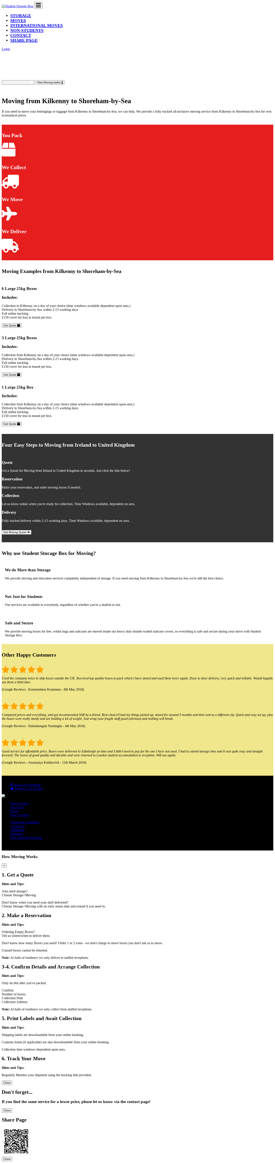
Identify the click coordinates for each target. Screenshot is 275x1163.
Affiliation (17, 830)
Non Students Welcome (26, 838)
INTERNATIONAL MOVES (36, 25)
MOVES (18, 20)
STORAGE (20, 15)
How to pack (19, 803)
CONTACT (20, 35)
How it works (19, 815)
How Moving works (49, 82)
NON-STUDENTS (26, 30)
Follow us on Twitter (28, 789)
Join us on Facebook (26, 785)
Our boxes (17, 807)
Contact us (17, 826)
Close (7, 1082)
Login (6, 49)
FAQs (14, 811)
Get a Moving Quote (16, 82)
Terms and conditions (24, 822)
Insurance (16, 834)
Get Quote (10, 325)
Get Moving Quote (15, 532)
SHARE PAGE (24, 40)
